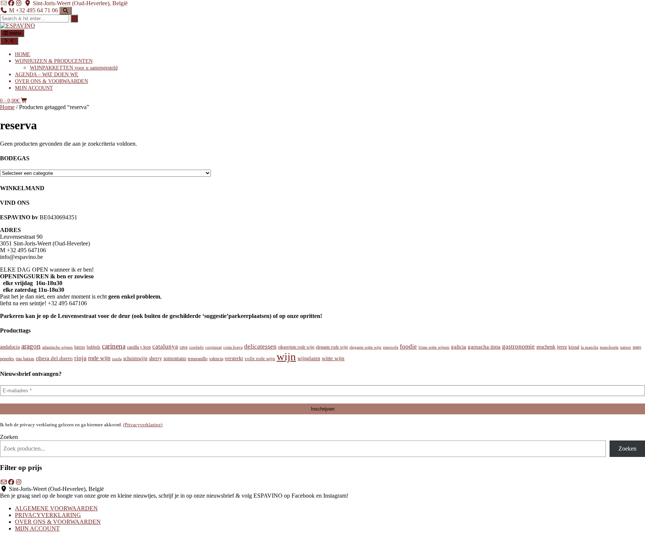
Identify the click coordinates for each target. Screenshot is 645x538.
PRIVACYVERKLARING (48, 515)
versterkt (234, 358)
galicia (458, 347)
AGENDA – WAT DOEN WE (46, 74)
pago (637, 347)
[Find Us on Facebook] (11, 3)
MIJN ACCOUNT (34, 88)
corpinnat (213, 347)
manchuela (609, 347)
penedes (7, 358)
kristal (573, 347)
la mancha (589, 347)
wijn (286, 356)
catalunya (165, 346)
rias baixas (25, 358)
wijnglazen (308, 358)
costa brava (233, 347)
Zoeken (9, 437)
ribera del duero (54, 358)
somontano (174, 358)
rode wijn (99, 358)
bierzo (79, 347)
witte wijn (333, 358)
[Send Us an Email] (3, 3)
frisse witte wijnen (433, 347)
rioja (80, 358)
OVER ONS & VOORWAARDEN (51, 81)
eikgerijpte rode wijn (296, 347)
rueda (117, 358)
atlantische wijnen (57, 347)
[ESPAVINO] (17, 25)
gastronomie (518, 346)
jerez (562, 347)
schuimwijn (135, 358)
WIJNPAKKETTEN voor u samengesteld (74, 68)
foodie (408, 346)
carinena (113, 346)
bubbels (93, 347)
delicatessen (260, 346)
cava (183, 347)
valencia (216, 358)
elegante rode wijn (332, 347)
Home (7, 107)
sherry (155, 358)
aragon (31, 346)
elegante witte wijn (365, 347)
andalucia (10, 347)
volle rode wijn (259, 358)
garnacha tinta (484, 346)
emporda (390, 347)
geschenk (545, 347)
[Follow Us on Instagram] (18, 3)
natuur (625, 347)
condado (196, 347)
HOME (22, 54)
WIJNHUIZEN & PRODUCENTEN (54, 61)
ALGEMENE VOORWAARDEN (56, 508)
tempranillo (198, 358)
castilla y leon (139, 347)
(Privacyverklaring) (142, 424)
